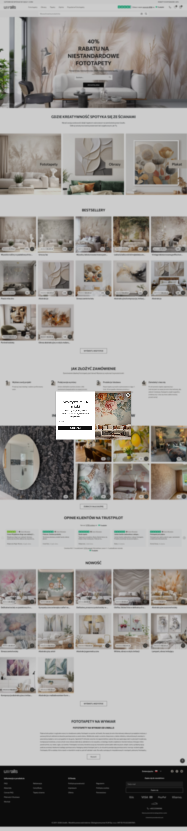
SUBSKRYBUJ (75, 428)
